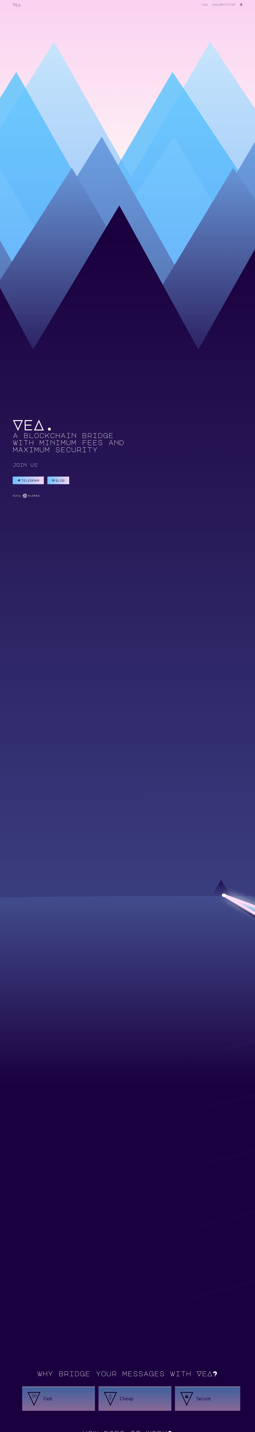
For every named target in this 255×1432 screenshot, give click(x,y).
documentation (223, 5)
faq (204, 5)
